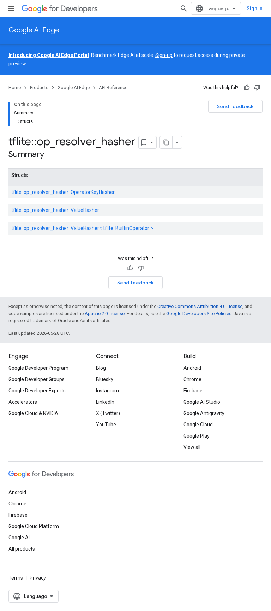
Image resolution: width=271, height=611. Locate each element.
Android (192, 368)
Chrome (192, 379)
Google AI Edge (33, 30)
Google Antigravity (203, 413)
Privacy (38, 578)
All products (21, 549)
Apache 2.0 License (105, 313)
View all (191, 447)
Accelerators (22, 402)
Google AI (19, 537)
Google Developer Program (38, 368)
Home (14, 87)
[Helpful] (246, 87)
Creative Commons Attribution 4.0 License (199, 306)
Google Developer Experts (37, 390)
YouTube (106, 424)
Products (39, 87)
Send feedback (235, 106)
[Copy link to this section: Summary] (51, 155)
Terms (15, 578)
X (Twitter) (108, 413)
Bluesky (104, 379)
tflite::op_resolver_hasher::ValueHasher (55, 210)
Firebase (193, 390)
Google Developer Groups (36, 379)
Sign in (255, 8)
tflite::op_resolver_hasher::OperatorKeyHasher (63, 192)
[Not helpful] (257, 87)
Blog (101, 368)
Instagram (107, 390)
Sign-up (164, 55)
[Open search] (184, 8)
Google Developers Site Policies (198, 313)
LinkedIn (105, 402)
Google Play (196, 436)
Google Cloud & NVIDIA (33, 413)
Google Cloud (198, 424)
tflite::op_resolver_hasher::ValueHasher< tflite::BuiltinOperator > (82, 228)
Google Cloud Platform (33, 526)
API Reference (113, 87)
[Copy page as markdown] (166, 142)
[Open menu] (11, 8)
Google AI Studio (201, 402)
